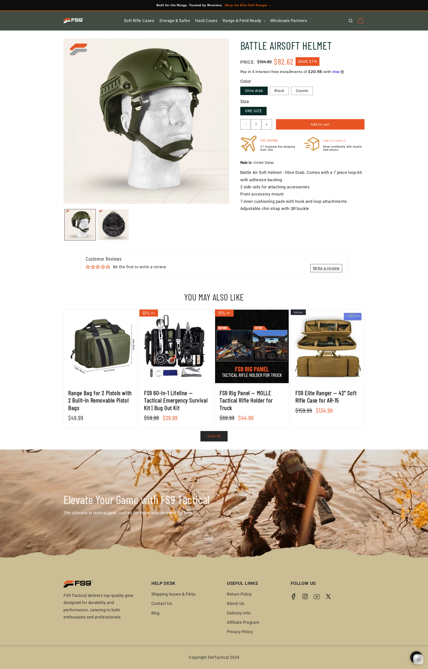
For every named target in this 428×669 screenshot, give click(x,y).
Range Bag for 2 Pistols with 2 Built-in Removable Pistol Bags (100, 400)
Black (279, 91)
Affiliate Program (243, 622)
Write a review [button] (326, 268)
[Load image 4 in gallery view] (113, 224)
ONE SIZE (253, 111)
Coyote (302, 91)
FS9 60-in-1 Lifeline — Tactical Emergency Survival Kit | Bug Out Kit (176, 400)
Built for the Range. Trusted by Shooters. (213, 5)
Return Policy (239, 594)
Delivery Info (239, 613)
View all (214, 436)
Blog (155, 613)
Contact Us (161, 603)
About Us (235, 603)
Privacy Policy (240, 631)
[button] (243, 20)
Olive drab (254, 91)
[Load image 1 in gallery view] (80, 224)
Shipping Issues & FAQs (173, 594)
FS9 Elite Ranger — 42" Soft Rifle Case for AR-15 (325, 396)
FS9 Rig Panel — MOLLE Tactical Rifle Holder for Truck (246, 400)
